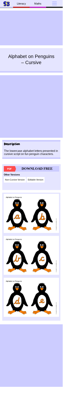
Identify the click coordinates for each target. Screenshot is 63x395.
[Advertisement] (31, 28)
